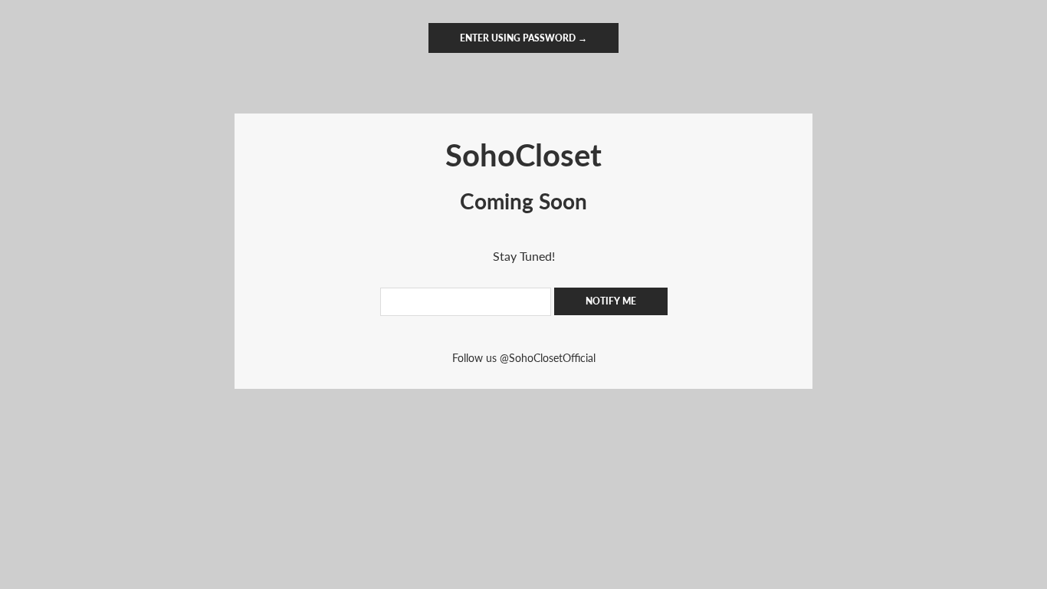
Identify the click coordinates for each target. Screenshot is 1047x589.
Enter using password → (523, 38)
